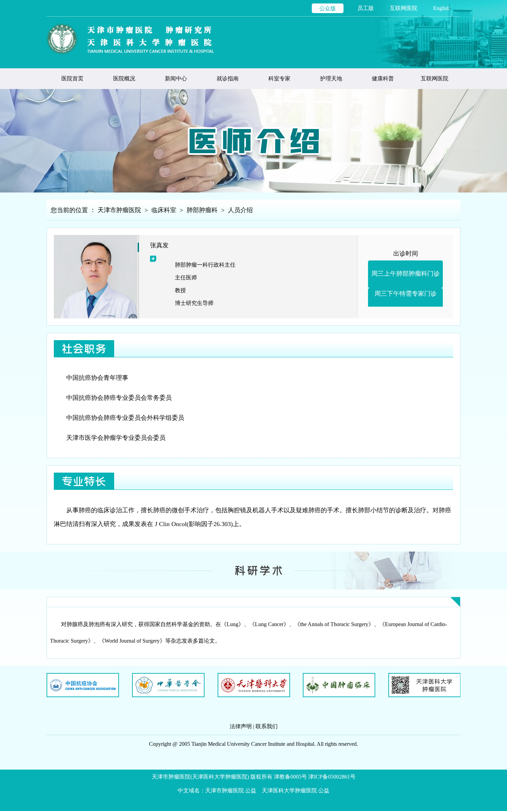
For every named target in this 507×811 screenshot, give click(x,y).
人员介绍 (240, 210)
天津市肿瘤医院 (119, 210)
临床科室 (163, 210)
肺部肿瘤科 (202, 210)
